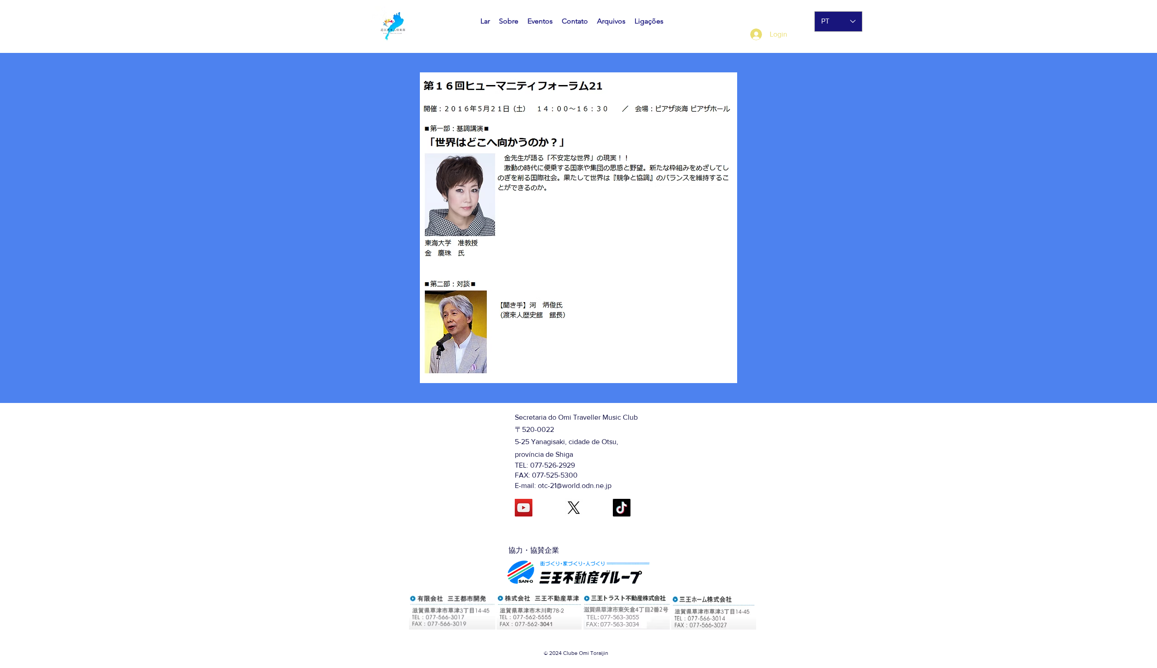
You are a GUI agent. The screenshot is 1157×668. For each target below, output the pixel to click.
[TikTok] (621, 507)
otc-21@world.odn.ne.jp (574, 485)
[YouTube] (523, 507)
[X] (574, 507)
